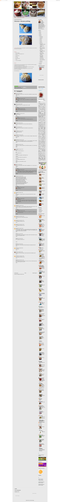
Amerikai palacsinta (43, 103)
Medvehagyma (39, 136)
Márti (16, 164)
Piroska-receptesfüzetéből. (41, 247)
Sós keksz (43, 148)
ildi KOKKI (40, 373)
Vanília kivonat (40, 157)
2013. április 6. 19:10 (20, 192)
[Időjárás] (40, 480)
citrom (20, 88)
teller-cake (17, 139)
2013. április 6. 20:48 (22, 198)
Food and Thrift (41, 327)
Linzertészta (44, 133)
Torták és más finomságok (40, 368)
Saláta (39, 146)
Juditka (17, 144)
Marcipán (43, 135)
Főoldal (15, 17)
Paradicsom (39, 141)
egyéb (43, 115)
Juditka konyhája (41, 249)
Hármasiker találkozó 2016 (42, 362)
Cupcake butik (41, 411)
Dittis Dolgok (40, 430)
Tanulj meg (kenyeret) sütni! (41, 314)
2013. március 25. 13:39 (21, 139)
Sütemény (43, 150)
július (40, 39)
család (44, 110)
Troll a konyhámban (41, 352)
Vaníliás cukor (41, 158)
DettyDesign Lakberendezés (41, 448)
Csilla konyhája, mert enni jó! (29, 3)
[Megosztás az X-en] (24, 87)
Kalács (40, 125)
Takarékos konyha (41, 219)
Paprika (43, 140)
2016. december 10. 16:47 (21, 220)
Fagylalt (39, 117)
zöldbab (44, 159)
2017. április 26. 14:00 (20, 228)
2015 (39, 33)
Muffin (43, 137)
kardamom (44, 126)
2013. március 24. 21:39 (22, 98)
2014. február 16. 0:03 (21, 205)
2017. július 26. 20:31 (20, 238)
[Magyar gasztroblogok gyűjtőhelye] (41, 455)
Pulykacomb (43, 143)
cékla (38, 109)
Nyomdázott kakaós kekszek (43, 375)
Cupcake (39, 110)
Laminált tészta (40, 341)
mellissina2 (17, 205)
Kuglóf (44, 130)
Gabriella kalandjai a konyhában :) (41, 260)
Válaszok (18, 97)
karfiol (39, 127)
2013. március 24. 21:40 (22, 108)
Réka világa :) (40, 450)
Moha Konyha (40, 306)
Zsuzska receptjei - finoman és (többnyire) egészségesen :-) (41, 420)
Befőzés (43, 107)
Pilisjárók (40, 237)
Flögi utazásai (40, 284)
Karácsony (39, 126)
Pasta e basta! (40, 415)
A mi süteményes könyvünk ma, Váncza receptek (41, 406)
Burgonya (43, 108)
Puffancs (40, 143)
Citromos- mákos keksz (42, 59)
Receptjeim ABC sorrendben (20, 17)
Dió (43, 114)
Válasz (16, 115)
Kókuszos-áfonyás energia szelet (43, 315)
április (40, 42)
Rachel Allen (40, 211)
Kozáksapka (43, 426)
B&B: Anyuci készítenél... (40, 398)
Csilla (17, 87)
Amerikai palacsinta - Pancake (43, 311)
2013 (39, 35)
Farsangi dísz (43, 67)
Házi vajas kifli (43, 298)
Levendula (42, 132)
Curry (41, 110)
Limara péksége (41, 233)
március (41, 43)
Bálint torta (43, 390)
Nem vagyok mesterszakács (41, 383)
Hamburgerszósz (41, 121)
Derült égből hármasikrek (40, 361)
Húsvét (39, 124)
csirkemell (39, 112)
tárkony (44, 153)
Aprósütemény (17, 88)
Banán (39, 107)
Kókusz (21, 88)
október (41, 38)
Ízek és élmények (41, 336)
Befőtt (41, 107)
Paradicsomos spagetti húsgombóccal (43, 188)
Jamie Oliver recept (43, 124)
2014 (39, 34)
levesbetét (41, 133)
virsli (38, 159)
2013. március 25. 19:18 (20, 144)
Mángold (39, 135)
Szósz (41, 152)
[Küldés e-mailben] (23, 87)
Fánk (44, 117)
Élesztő (39, 116)
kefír (40, 127)
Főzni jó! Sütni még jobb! (41, 343)
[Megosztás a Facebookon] (25, 87)
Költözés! (40, 399)
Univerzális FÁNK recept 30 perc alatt (43, 268)
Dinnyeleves (43, 357)
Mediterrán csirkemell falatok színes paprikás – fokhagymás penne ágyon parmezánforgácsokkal (42, 386)
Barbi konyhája (41, 297)
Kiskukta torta (40, 401)
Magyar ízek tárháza (41, 309)
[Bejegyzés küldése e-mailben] (22, 87)
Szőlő (43, 152)
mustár (39, 138)
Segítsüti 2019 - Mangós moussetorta (43, 303)
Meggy (43, 136)
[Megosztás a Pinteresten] (25, 87)
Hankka (40, 275)
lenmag (39, 132)
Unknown (17, 192)
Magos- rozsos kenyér (42, 47)
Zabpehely (41, 159)
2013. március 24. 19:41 (19, 93)
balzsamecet (43, 106)
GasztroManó (17, 113)
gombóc (43, 119)
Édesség (39, 115)
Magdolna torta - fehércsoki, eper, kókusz (43, 370)
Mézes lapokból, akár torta (43, 395)
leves (44, 132)
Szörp (39, 153)
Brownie (40, 108)
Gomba (40, 119)
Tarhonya (41, 153)
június (40, 40)
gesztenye (44, 118)
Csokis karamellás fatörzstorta (43, 281)
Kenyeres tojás (43, 215)
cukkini (44, 109)
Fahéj (41, 117)
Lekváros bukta (43, 190)
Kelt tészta (40, 128)
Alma (39, 103)
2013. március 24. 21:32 (21, 113)
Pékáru (43, 141)
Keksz (43, 127)
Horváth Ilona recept (42, 123)
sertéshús (39, 148)
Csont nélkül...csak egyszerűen (41, 224)
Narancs (42, 138)
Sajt (43, 145)
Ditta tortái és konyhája (42, 293)
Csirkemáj (43, 111)
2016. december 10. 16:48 (21, 224)
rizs (41, 145)
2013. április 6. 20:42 (22, 187)
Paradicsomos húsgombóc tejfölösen (43, 230)
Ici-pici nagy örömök (41, 439)
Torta (42, 155)
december (41, 36)
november (41, 37)
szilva (39, 152)
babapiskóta (39, 106)
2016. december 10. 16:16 (21, 216)
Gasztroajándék (40, 118)
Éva (16, 93)
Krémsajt (41, 130)
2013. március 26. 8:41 (19, 164)
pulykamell (39, 144)
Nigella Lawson (41, 210)
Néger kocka (43, 174)
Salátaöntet (43, 146)
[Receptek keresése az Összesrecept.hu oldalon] (41, 468)
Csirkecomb (39, 111)
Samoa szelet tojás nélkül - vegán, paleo (43, 354)
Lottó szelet (43, 348)
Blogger (33, 500)
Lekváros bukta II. (42, 52)
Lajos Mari (40, 209)
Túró (40, 156)
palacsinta (39, 140)
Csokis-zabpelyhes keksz (43, 338)
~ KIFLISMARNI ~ (43, 251)
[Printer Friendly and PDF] (16, 86)
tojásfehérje (39, 155)
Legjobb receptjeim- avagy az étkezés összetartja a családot (41, 266)
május (40, 41)
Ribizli (39, 145)
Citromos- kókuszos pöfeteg (43, 198)
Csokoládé (39, 113)
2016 (39, 32)
